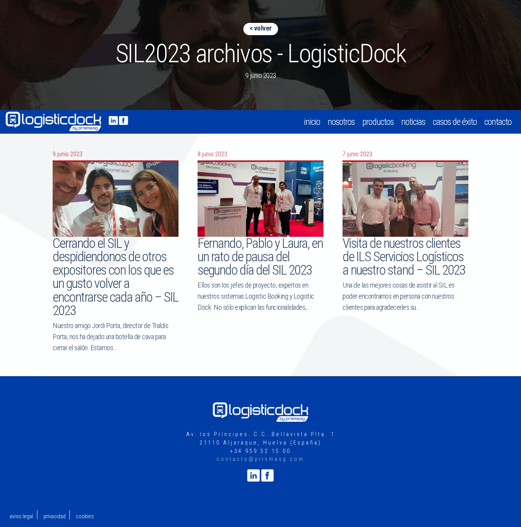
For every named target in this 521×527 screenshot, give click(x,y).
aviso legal (21, 516)
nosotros (341, 121)
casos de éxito (455, 121)
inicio (312, 121)
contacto (497, 121)
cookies (85, 516)
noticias (413, 121)
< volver (260, 28)
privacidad (54, 516)
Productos (378, 121)
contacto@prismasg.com (260, 459)
